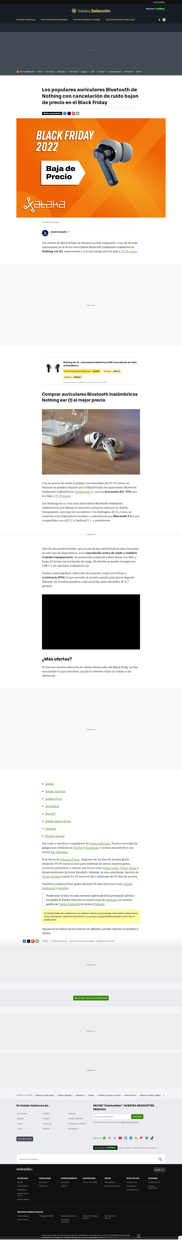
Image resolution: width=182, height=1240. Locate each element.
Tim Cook (50, 71)
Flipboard (73, 113)
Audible (63, 888)
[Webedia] (159, 2)
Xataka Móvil (53, 798)
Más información (111, 1237)
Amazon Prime (70, 859)
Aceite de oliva (115, 71)
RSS (136, 1137)
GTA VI (138, 71)
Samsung (47, 1123)
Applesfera (52, 806)
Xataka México (23, 1216)
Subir (157, 1169)
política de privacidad (129, 1122)
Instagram (125, 1137)
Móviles (20, 1118)
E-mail (77, 113)
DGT (92, 71)
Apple (19, 1123)
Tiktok (152, 1137)
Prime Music (128, 868)
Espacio (71, 1113)
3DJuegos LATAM (46, 1216)
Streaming (22, 1113)
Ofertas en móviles (25, 19)
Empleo (46, 1128)
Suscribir (137, 1116)
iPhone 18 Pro (130, 1095)
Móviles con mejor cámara (109, 1095)
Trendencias (131, 1182)
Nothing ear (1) (84, 491)
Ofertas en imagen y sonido (86, 19)
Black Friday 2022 (106, 941)
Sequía (84, 71)
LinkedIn (147, 1137)
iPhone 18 (128, 71)
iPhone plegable (65, 1095)
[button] (60, 231)
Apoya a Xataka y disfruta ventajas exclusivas (137, 1148)
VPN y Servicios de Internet (54, 19)
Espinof (50, 813)
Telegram (164, 19)
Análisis (46, 1113)
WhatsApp (104, 1137)
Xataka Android (55, 791)
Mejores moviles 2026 (45, 1095)
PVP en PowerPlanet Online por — (82, 371)
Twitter (69, 113)
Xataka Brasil (22, 1219)
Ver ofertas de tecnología (83, 941)
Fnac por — (112, 371)
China (39, 71)
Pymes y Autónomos (153, 1187)
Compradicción (100, 843)
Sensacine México (68, 1216)
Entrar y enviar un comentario (92, 998)
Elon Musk (73, 71)
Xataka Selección (91, 10)
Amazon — (72, 377)
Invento (101, 71)
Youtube (120, 1137)
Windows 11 (73, 1128)
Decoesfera (131, 1186)
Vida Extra (43, 1186)
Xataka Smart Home (58, 821)
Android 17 (80, 1095)
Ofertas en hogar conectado (120, 19)
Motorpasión (110, 1182)
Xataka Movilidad (75, 1118)
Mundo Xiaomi (54, 836)
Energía (46, 1118)
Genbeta (50, 828)
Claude (91, 1095)
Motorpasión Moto (112, 1186)
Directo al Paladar (90, 1182)
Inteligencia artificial (77, 1123)
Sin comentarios (53, 113)
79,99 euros (129, 251)
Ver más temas (25, 1139)
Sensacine (65, 1182)
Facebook (159, 19)
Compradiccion (132, 1189)
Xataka (49, 784)
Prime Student (51, 876)
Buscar (160, 1159)
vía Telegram (59, 852)
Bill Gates (61, 71)
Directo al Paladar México (90, 1217)
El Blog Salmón (154, 1182)
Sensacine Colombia (65, 1220)
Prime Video (111, 868)
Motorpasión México (110, 1217)
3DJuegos (43, 1182)
